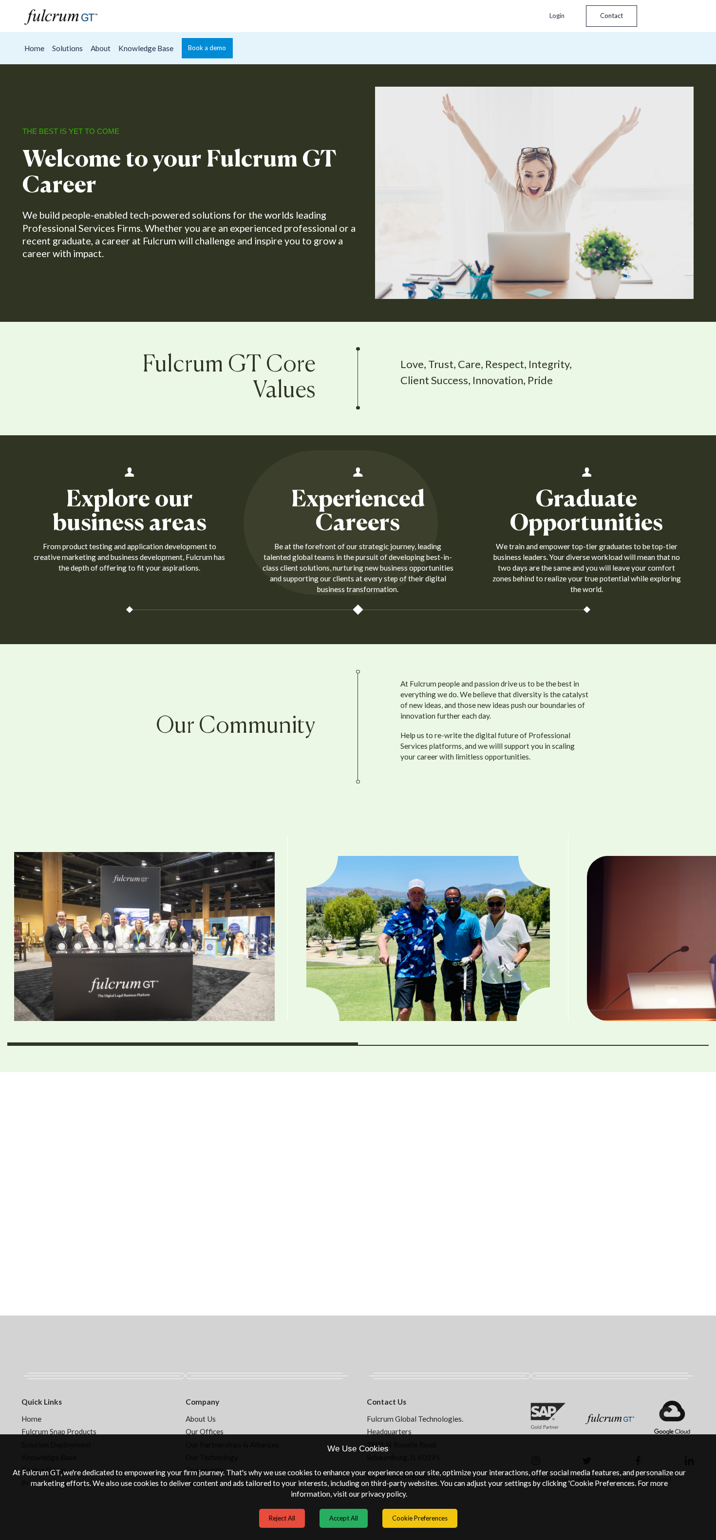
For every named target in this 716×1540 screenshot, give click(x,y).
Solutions (67, 48)
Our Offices (205, 1431)
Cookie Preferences (420, 1518)
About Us (201, 1418)
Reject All (282, 1518)
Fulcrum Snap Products (58, 1431)
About (101, 48)
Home (34, 48)
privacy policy (383, 1493)
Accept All (343, 1518)
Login (557, 15)
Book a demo (207, 48)
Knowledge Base (145, 48)
